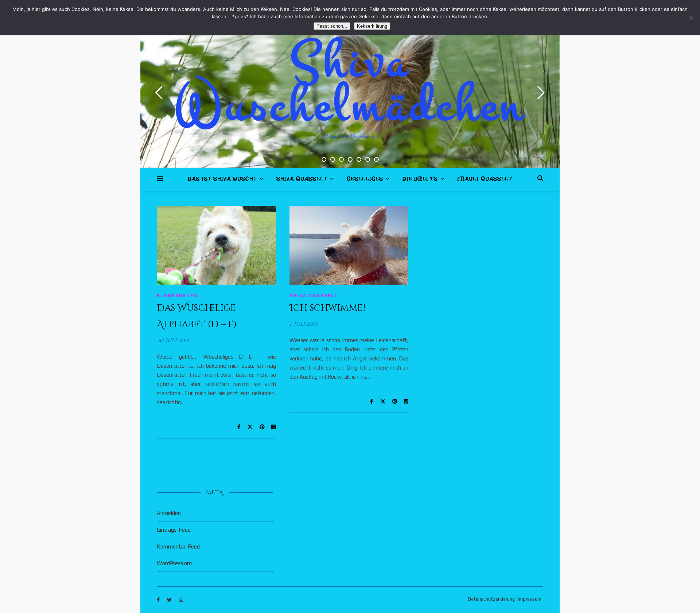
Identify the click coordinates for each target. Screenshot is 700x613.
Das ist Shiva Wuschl (222, 180)
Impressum (529, 599)
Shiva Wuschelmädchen (350, 84)
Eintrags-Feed (174, 530)
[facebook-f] (159, 600)
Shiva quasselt (301, 180)
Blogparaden (177, 295)
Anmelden (169, 513)
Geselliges (365, 180)
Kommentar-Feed (178, 546)
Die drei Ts (420, 180)
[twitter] (170, 600)
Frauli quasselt (484, 180)
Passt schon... (331, 26)
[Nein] (691, 18)
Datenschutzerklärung (491, 599)
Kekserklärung (372, 26)
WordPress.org (174, 563)
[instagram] (181, 600)
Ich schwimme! (327, 308)
